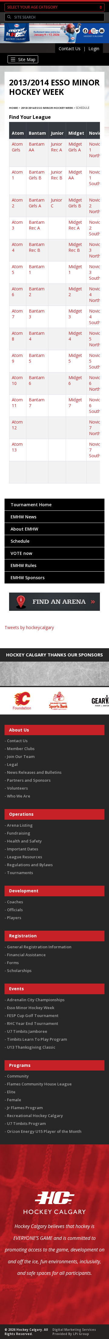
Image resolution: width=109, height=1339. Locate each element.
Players (14, 917)
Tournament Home (31, 504)
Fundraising (18, 833)
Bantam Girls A (37, 203)
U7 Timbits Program (26, 1123)
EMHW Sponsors (28, 577)
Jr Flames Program (25, 1107)
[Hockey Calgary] (16, 43)
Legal (12, 764)
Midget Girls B (75, 203)
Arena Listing (20, 825)
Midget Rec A (75, 225)
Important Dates (22, 849)
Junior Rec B (56, 175)
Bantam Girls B (37, 175)
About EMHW (24, 529)
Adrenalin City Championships (35, 999)
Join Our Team (21, 756)
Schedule (20, 541)
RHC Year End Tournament (32, 1023)
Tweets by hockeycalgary (29, 627)
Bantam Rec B (37, 247)
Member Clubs (21, 748)
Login (93, 48)
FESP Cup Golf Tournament (32, 1015)
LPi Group (81, 1334)
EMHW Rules (23, 565)
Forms (13, 962)
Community (18, 1076)
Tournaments (20, 872)
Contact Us (70, 48)
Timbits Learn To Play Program (37, 1039)
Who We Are (18, 796)
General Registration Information (39, 947)
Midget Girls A (75, 147)
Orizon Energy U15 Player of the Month (44, 1131)
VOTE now (21, 553)
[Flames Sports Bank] (38, 700)
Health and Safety (24, 841)
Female (14, 1099)
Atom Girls (17, 147)
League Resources (24, 857)
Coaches (15, 902)
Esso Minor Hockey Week (30, 1007)
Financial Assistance (26, 954)
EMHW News (23, 517)
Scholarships (19, 970)
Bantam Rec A (37, 225)
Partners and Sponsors (29, 780)
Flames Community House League (39, 1084)
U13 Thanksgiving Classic (31, 1047)
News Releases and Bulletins (34, 772)
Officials (15, 909)
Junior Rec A (56, 147)
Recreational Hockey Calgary (35, 1115)
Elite (11, 1092)
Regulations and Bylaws (30, 864)
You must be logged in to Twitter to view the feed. (54, 636)
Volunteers (17, 788)
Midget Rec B (75, 247)
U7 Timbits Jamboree (27, 1031)
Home (13, 108)
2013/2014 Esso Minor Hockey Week (47, 108)
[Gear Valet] (86, 700)
